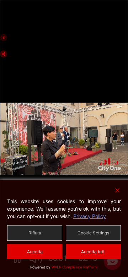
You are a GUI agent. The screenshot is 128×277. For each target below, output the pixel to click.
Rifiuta (34, 232)
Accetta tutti (93, 251)
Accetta (35, 251)
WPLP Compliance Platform (75, 267)
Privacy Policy (89, 216)
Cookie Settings (93, 232)
